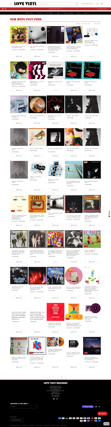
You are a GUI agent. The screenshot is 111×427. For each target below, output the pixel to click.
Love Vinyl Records (16, 425)
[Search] (76, 3)
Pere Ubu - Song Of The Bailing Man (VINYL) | (19, 116)
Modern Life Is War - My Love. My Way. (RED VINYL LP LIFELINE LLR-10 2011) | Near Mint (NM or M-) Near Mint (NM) (37, 315)
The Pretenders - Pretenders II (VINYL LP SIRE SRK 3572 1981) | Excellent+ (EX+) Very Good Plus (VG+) (37, 252)
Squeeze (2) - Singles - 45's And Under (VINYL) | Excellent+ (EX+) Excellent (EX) (19, 358)
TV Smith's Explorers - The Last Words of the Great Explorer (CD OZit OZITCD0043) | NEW (73, 47)
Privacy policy (31, 425)
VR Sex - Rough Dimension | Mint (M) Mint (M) (55, 213)
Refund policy (24, 425)
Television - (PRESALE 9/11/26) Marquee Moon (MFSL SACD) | (73, 353)
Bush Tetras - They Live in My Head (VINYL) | (54, 116)
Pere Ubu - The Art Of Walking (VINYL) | (73, 82)
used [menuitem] (58, 13)
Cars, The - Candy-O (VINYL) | (36, 148)
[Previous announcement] (34, 8)
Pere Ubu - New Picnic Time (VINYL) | (91, 82)
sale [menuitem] (78, 13)
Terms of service (39, 425)
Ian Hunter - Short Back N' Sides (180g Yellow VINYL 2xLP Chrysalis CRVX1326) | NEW (19, 83)
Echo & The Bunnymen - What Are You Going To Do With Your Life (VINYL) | (73, 182)
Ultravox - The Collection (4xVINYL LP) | (53, 180)
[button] (10, 3)
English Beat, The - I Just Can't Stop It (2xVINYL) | (37, 82)
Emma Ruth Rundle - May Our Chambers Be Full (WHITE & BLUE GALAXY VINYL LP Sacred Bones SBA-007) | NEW (55, 48)
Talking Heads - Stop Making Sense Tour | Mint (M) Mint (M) (54, 324)
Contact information (55, 425)
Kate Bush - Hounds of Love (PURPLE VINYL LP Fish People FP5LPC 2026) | (91, 318)
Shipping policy (47, 425)
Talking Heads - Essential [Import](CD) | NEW (17, 287)
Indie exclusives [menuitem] (68, 13)
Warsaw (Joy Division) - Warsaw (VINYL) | (55, 82)
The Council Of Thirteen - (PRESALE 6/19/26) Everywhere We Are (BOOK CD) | (91, 358)
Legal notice (63, 425)
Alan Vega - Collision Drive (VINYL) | (17, 149)
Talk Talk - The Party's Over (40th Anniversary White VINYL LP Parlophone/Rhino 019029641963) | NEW (19, 217)
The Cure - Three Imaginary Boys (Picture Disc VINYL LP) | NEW (73, 288)
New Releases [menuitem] (29, 13)
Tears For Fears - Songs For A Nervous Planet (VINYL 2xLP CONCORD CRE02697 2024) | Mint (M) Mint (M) (19, 315)
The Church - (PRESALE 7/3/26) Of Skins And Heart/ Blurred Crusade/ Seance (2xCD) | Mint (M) (37, 359)
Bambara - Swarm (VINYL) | (72, 115)
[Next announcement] (76, 8)
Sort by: (78, 23)
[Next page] (65, 377)
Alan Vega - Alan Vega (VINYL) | (92, 115)
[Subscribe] (35, 406)
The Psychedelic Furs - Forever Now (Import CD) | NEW (18, 47)
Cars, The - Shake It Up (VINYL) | (37, 115)
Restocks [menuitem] (39, 13)
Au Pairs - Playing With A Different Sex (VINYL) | (90, 251)
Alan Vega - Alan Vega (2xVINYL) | (55, 149)
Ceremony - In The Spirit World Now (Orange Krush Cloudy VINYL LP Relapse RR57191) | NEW (73, 324)
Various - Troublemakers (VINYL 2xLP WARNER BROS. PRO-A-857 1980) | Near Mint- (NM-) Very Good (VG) (92, 217)
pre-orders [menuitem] (49, 13)
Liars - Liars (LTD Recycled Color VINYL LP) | (37, 47)
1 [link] (45, 377)
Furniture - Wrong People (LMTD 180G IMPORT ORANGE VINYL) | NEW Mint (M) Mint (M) (55, 350)
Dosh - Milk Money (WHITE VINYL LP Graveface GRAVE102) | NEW (73, 216)
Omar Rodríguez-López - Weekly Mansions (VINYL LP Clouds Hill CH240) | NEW (37, 216)
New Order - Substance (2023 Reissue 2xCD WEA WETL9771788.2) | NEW (91, 42)
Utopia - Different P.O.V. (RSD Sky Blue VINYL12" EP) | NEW (54, 288)
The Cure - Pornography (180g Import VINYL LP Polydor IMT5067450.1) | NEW (36, 288)
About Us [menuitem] (86, 13)
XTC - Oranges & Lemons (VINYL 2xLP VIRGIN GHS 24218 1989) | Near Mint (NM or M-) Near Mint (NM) (55, 252)
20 (61, 377)
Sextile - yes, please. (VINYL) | (72, 148)
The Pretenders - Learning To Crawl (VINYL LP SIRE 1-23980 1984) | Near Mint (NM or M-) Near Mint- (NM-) (18, 252)
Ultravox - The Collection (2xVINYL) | (35, 177)
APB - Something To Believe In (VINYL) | (91, 182)
